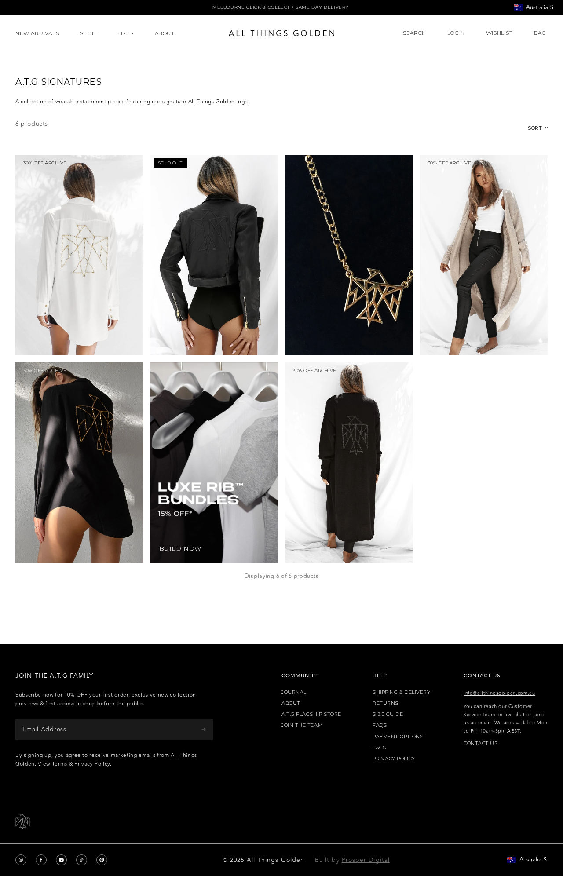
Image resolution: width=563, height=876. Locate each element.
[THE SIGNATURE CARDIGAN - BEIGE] (484, 255)
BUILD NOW (180, 548)
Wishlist (499, 33)
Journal (294, 692)
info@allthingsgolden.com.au (499, 693)
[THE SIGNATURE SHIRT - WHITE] (79, 255)
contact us (481, 743)
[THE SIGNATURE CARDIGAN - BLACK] (349, 462)
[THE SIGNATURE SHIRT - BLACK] (79, 462)
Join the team (302, 725)
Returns (385, 703)
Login (456, 33)
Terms (59, 764)
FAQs (380, 725)
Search (414, 33)
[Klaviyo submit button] (203, 729)
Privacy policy (394, 759)
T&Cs (379, 748)
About (291, 703)
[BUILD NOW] (214, 462)
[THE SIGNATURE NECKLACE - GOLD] (349, 255)
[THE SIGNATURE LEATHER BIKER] (214, 255)
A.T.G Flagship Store (311, 714)
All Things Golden (275, 860)
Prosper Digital (366, 860)
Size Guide (388, 714)
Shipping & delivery (401, 692)
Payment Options (398, 737)
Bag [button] (541, 33)
